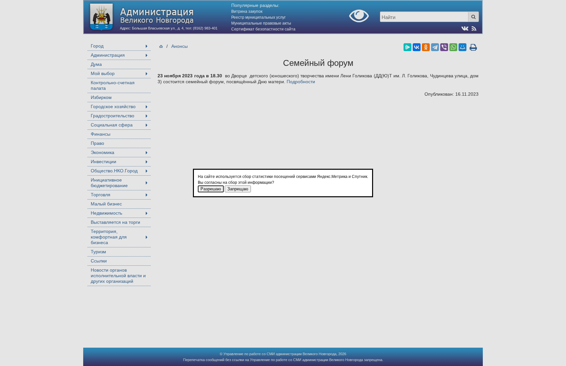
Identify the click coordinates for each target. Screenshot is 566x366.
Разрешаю (210, 188)
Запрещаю (237, 188)
